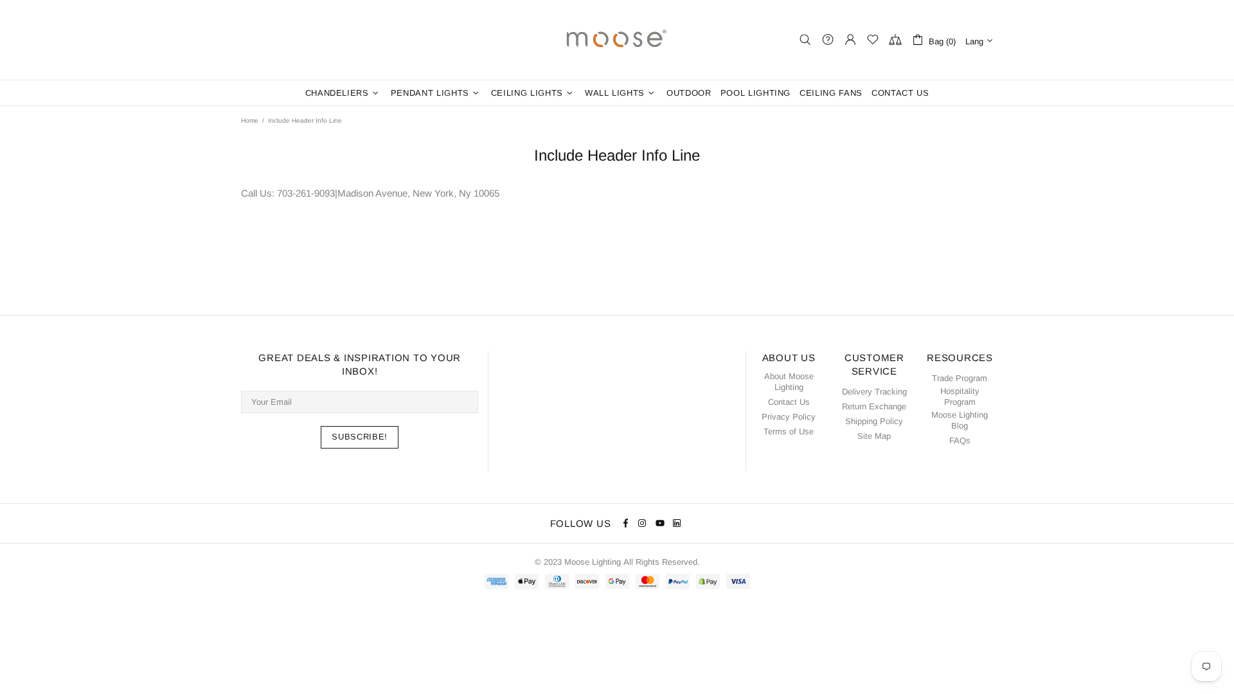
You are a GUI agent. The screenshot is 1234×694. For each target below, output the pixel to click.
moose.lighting (617, 40)
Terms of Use (789, 431)
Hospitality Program (959, 396)
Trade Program (959, 378)
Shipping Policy (874, 421)
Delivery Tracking (874, 391)
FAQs (959, 440)
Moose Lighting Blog (959, 420)
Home (249, 120)
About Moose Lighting (789, 381)
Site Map (874, 436)
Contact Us (789, 402)
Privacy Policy (789, 417)
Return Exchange (874, 406)
